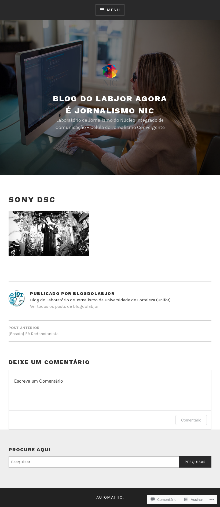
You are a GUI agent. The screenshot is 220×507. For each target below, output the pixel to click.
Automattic (109, 497)
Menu (113, 9)
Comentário (191, 420)
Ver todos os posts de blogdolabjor (64, 306)
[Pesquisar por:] (110, 462)
